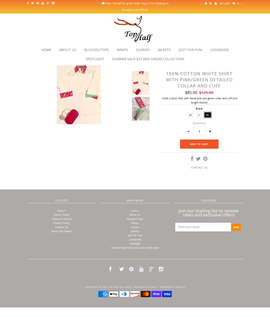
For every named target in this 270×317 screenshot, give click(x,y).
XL (207, 115)
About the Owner (61, 231)
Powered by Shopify (172, 287)
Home (46, 50)
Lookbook (219, 50)
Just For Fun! (190, 50)
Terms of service (62, 219)
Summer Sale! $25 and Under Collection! (148, 59)
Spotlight (95, 59)
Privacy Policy (61, 223)
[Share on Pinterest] (205, 159)
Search (61, 210)
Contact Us (61, 227)
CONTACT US (199, 167)
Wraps (122, 50)
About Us (67, 50)
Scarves (143, 50)
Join (236, 227)
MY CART (229, 3)
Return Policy (61, 214)
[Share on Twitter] (198, 159)
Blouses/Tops (96, 50)
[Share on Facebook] (192, 159)
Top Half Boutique (120, 287)
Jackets (164, 50)
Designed (139, 287)
